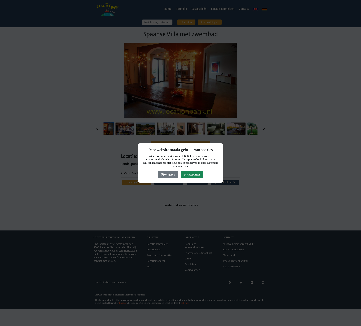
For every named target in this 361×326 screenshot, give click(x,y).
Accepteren (193, 174)
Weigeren (169, 174)
